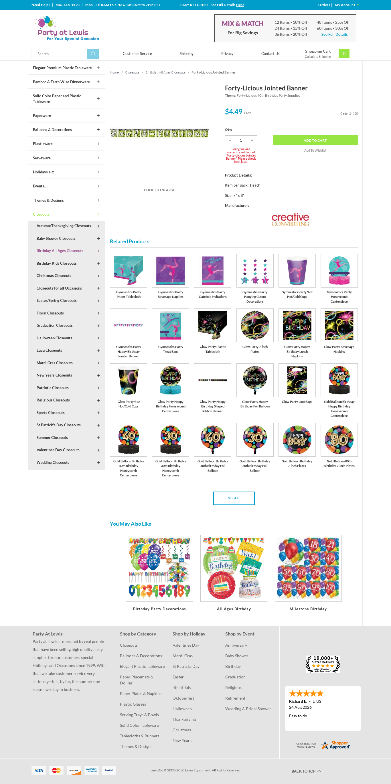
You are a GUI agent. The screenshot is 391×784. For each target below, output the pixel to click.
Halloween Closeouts (54, 338)
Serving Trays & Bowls (139, 714)
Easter (178, 676)
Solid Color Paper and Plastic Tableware (57, 99)
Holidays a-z (43, 172)
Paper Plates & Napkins (140, 693)
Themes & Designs (48, 200)
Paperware (42, 115)
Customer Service (137, 53)
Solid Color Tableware (139, 725)
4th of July (182, 687)
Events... (40, 186)
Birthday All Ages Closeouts (60, 250)
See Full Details (334, 34)
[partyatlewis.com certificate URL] (322, 744)
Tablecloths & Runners (139, 735)
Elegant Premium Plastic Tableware (62, 68)
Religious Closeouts (53, 400)
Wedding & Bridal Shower (248, 708)
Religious (233, 687)
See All (234, 498)
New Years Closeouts (54, 375)
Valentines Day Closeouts (58, 450)
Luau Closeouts (49, 350)
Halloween (182, 708)
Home (114, 72)
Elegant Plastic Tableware (142, 666)
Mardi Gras (183, 655)
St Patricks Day (186, 666)
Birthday (233, 666)
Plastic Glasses (133, 704)
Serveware (42, 158)
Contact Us (270, 53)
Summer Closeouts (52, 437)
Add (315, 140)
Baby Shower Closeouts (56, 238)
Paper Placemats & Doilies (137, 679)
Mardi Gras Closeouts (55, 363)
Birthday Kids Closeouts (57, 263)
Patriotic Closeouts (53, 387)
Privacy (227, 53)
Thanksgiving (184, 719)
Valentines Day (186, 645)
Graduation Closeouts (55, 325)
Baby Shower (236, 655)
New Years (182, 740)
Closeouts (41, 214)
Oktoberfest (183, 698)
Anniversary (236, 645)
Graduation (235, 676)
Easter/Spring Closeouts (57, 300)
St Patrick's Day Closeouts (59, 425)
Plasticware (43, 143)
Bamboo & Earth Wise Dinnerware (61, 82)
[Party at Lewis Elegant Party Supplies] (81, 28)
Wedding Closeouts (53, 462)
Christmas (182, 729)
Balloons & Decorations (52, 129)
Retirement (235, 698)
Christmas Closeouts (54, 275)
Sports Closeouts (51, 412)
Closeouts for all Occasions (59, 288)
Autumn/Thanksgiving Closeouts (64, 225)
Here (240, 5)
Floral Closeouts (50, 313)
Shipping (186, 53)
